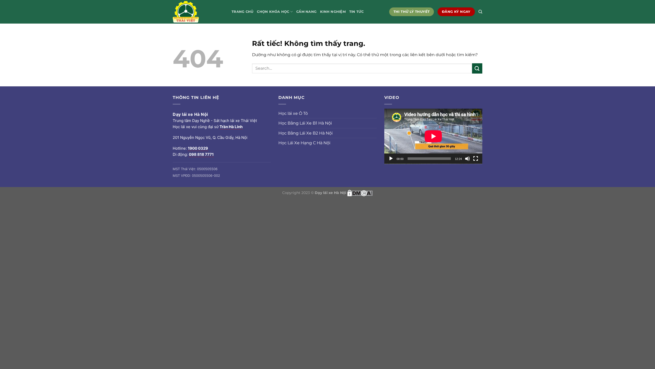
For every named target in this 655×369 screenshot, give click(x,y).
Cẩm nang (306, 12)
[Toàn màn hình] (475, 158)
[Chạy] (391, 158)
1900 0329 (198, 148)
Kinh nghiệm (333, 12)
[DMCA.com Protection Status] (360, 192)
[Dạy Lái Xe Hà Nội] (198, 12)
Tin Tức (356, 12)
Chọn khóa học (273, 12)
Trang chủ (242, 12)
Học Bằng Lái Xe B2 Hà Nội (305, 133)
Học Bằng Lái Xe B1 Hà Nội (305, 123)
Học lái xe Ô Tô (293, 113)
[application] (433, 136)
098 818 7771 (201, 154)
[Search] (480, 12)
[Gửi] (477, 68)
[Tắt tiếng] (467, 158)
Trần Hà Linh (231, 126)
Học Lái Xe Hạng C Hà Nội (304, 142)
